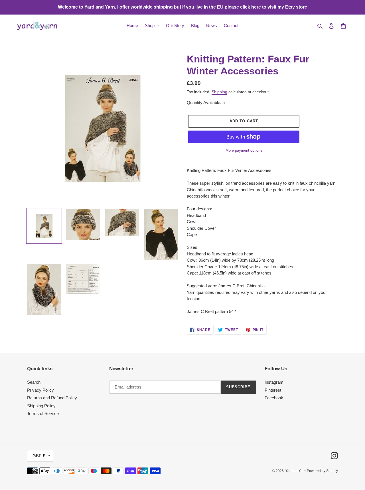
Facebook (274, 397)
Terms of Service (43, 413)
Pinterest (273, 390)
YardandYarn (295, 471)
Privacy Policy (40, 390)
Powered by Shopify (322, 471)
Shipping (219, 92)
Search (33, 382)
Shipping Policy (41, 405)
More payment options (244, 150)
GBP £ (39, 455)
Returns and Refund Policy (52, 397)
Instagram (274, 382)
